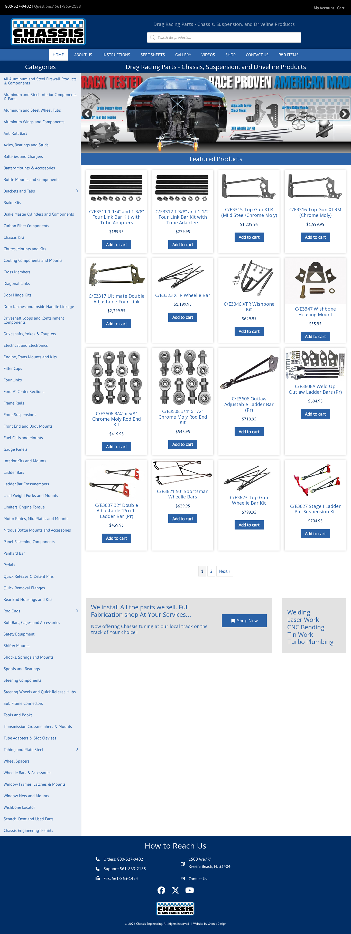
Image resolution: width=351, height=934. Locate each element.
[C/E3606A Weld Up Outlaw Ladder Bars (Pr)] (315, 364)
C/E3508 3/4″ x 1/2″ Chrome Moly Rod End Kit (183, 416)
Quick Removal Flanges (24, 587)
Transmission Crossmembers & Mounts (38, 726)
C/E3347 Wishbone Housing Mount (315, 311)
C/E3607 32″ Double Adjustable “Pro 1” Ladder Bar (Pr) (116, 510)
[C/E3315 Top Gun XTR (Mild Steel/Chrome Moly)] (249, 187)
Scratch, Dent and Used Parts (28, 818)
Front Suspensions (20, 414)
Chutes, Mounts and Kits (25, 248)
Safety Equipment (19, 634)
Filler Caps (13, 368)
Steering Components (22, 680)
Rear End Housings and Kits (28, 599)
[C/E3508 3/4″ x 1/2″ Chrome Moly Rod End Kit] (182, 377)
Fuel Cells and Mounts (23, 437)
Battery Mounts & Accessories (29, 167)
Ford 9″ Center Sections (24, 391)
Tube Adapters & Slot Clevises (30, 737)
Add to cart (116, 244)
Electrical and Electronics (26, 345)
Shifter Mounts (17, 645)
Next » (224, 571)
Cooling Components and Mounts (33, 260)
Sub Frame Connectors (23, 703)
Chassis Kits (14, 237)
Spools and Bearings (22, 668)
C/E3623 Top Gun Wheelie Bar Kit (249, 500)
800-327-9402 (18, 6)
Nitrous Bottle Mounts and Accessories (37, 530)
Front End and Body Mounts (28, 426)
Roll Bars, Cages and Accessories (32, 622)
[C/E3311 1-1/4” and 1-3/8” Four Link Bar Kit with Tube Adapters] (116, 188)
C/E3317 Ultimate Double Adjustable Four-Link (116, 299)
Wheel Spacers (16, 761)
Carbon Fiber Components (26, 225)
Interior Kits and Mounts (25, 460)
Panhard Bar (14, 553)
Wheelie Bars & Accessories (27, 772)
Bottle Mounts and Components (31, 179)
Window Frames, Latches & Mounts (35, 784)
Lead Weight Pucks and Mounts (31, 495)
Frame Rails (14, 403)
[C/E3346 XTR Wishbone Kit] (249, 278)
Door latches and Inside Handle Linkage (39, 306)
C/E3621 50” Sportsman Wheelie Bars (182, 494)
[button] (77, 191)
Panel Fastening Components (29, 541)
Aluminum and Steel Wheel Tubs (32, 110)
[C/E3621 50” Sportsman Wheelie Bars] (182, 473)
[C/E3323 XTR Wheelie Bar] (182, 274)
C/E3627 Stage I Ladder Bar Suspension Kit (315, 509)
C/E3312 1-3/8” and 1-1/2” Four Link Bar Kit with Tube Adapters (182, 217)
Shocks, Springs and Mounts (28, 657)
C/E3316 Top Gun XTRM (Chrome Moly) (315, 212)
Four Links (13, 379)
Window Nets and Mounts (26, 795)
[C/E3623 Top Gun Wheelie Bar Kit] (249, 476)
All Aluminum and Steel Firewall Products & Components (40, 80)
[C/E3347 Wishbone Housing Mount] (315, 281)
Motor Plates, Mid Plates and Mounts (36, 518)
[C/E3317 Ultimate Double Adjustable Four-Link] (116, 274)
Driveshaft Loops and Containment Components (34, 320)
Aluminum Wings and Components (34, 121)
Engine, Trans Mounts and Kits (30, 356)
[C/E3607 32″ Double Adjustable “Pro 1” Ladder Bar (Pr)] (116, 480)
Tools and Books (18, 714)
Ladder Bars (14, 472)
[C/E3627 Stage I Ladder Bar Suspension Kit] (315, 480)
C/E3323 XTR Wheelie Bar (182, 295)
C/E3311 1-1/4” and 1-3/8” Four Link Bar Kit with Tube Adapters (116, 217)
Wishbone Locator (19, 807)
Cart (341, 7)
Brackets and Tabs (19, 191)
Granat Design (217, 924)
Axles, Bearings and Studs (26, 144)
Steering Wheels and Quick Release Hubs (40, 691)
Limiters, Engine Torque (24, 506)
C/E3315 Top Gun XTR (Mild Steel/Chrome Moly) (249, 212)
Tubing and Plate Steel (23, 749)
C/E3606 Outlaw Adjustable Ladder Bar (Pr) (249, 404)
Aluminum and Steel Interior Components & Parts (40, 96)
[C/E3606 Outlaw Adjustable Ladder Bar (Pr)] (249, 370)
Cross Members (17, 271)
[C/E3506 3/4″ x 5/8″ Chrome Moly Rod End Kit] (116, 378)
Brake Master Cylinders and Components (39, 214)
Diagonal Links (17, 283)
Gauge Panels (15, 449)
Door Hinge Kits (17, 294)
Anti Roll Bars (15, 133)
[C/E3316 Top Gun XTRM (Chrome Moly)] (315, 187)
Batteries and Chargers (23, 156)
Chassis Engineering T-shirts (28, 830)
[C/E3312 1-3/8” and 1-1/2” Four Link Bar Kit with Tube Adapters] (182, 188)
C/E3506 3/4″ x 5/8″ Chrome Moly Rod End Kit (116, 419)
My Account (324, 7)
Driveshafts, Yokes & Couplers (30, 333)
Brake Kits (12, 202)
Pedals (9, 564)
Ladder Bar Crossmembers (26, 483)
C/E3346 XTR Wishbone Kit (249, 307)
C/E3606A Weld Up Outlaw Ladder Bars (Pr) (315, 389)
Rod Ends (12, 610)
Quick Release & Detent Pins (29, 576)
